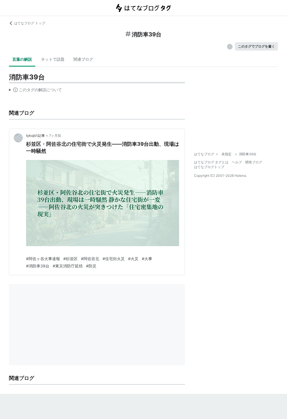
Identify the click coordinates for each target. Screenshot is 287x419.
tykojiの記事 (35, 135)
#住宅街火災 (114, 258)
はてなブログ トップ (29, 23)
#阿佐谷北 (90, 258)
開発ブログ (253, 162)
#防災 (91, 265)
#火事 (147, 258)
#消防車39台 (37, 265)
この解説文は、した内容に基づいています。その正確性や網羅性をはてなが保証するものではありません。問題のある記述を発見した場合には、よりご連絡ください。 (35, 91)
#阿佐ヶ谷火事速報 (43, 258)
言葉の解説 (22, 59)
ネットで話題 (52, 59)
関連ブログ (83, 59)
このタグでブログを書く (256, 46)
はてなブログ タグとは (211, 162)
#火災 (133, 258)
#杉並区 (70, 258)
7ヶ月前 (55, 135)
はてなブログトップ (209, 167)
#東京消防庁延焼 (68, 265)
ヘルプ (237, 162)
